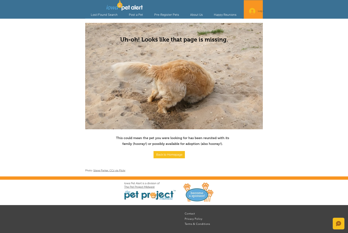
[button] (169, 154)
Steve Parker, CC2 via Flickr (109, 170)
